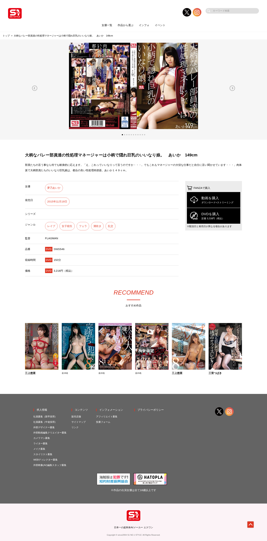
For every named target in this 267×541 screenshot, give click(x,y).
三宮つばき (215, 373)
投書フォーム (103, 422)
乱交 (110, 226)
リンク (75, 427)
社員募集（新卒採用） (45, 416)
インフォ (144, 25)
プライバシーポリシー (150, 409)
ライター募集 (40, 443)
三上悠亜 (30, 373)
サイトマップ (78, 422)
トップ (6, 35)
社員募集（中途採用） (45, 422)
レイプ (51, 226)
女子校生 (67, 226)
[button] (35, 88)
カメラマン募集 (41, 438)
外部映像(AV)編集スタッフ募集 (49, 465)
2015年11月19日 (57, 201)
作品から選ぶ (126, 25)
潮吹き (97, 226)
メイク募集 (39, 449)
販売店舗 (76, 416)
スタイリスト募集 (42, 454)
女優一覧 (107, 25)
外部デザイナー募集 (44, 427)
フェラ (83, 226)
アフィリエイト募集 (106, 416)
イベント (160, 25)
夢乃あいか (53, 187)
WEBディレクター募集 (45, 459)
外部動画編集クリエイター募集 (49, 432)
